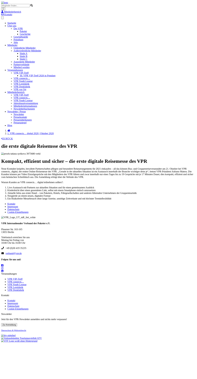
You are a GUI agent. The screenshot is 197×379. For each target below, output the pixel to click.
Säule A (23, 53)
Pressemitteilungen (23, 120)
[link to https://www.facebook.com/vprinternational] (2, 265)
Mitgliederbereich (15, 92)
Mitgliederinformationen (25, 106)
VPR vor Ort (20, 89)
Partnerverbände (21, 64)
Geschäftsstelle (21, 37)
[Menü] (2, 17)
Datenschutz (13, 209)
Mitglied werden (22, 67)
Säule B (23, 56)
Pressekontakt (20, 117)
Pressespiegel (20, 122)
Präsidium (18, 39)
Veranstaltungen (15, 70)
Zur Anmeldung (9, 325)
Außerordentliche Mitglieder (27, 50)
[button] (11, 11)
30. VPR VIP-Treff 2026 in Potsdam (37, 75)
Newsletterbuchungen (24, 108)
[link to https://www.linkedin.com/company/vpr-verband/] (2, 271)
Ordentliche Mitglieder (25, 48)
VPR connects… (22, 78)
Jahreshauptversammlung (26, 103)
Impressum (12, 206)
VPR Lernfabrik (21, 84)
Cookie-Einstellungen (17, 212)
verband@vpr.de (14, 253)
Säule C (23, 59)
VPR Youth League (23, 81)
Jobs (16, 42)
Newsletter (19, 114)
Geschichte (25, 34)
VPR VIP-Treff (21, 72)
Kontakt (11, 203)
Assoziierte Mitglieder (24, 61)
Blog (9, 125)
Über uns (11, 25)
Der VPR (18, 28)
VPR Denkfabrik (22, 86)
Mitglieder (12, 45)
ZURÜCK (7, 138)
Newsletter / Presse (16, 111)
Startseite (11, 23)
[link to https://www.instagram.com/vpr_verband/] (2, 268)
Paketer (23, 31)
